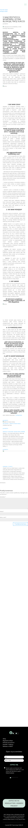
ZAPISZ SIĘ (14, 765)
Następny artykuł (3, 11)
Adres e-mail (3, 517)
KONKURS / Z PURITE (7, 466)
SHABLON (20, 825)
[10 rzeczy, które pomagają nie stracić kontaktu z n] (14, 672)
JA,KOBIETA (5, 23)
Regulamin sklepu (8, 740)
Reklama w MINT (8, 746)
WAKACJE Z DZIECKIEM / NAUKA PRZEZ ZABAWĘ (14, 431)
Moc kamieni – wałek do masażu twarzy (11, 423)
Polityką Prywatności (10, 772)
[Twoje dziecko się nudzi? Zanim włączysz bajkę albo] (14, 629)
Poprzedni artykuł (4, 9)
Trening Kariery (18, 415)
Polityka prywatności (8, 742)
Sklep (4, 738)
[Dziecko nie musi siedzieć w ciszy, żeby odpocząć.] (14, 712)
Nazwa (2, 511)
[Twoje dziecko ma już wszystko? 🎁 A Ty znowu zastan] (14, 588)
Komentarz (3, 497)
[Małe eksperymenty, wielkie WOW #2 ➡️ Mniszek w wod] (14, 553)
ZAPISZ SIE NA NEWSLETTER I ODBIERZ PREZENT (14, 803)
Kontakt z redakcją (8, 744)
